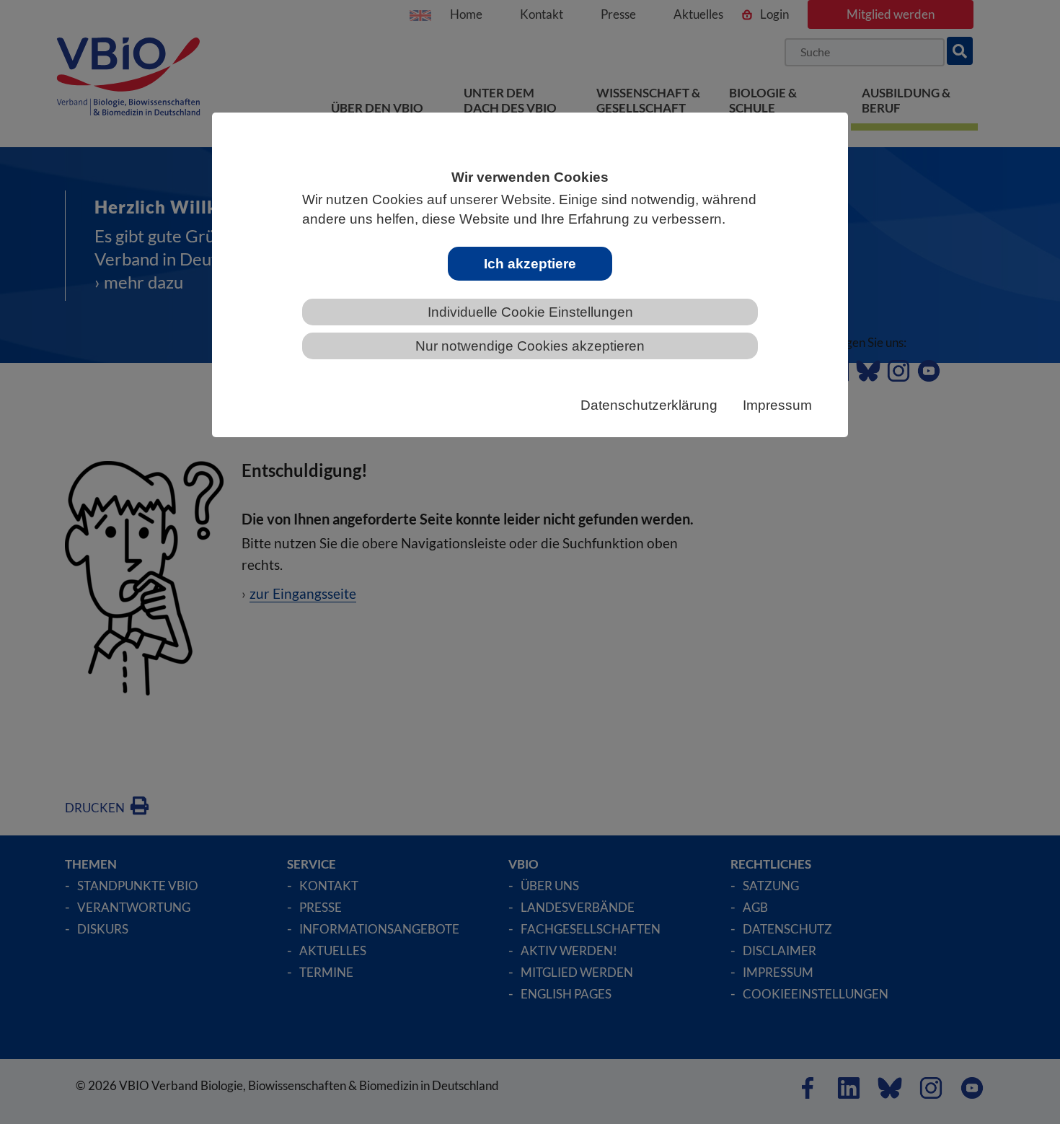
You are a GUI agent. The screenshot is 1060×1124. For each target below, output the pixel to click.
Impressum (777, 405)
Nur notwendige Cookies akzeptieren (530, 346)
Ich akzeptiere (530, 263)
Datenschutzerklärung (648, 405)
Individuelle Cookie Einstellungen (530, 312)
